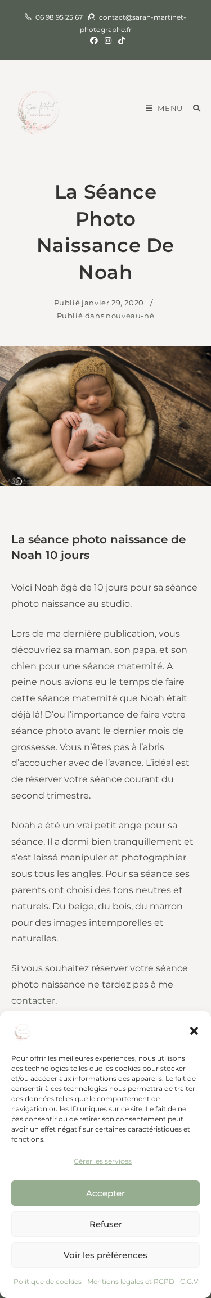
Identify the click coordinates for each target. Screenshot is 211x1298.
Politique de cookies (48, 1281)
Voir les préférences (105, 1255)
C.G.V (189, 1281)
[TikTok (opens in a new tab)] (120, 40)
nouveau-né (130, 315)
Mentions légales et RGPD (130, 1281)
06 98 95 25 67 (59, 17)
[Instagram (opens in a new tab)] (108, 40)
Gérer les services (103, 1161)
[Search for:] (193, 107)
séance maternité (123, 666)
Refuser (105, 1224)
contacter (33, 1000)
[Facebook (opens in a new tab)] (94, 40)
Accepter (105, 1193)
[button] (194, 1030)
